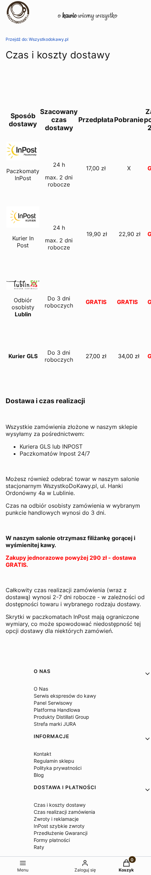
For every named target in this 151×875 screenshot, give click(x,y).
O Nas (41, 689)
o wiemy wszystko (87, 15)
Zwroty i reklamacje (56, 819)
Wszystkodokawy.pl (37, 39)
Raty (39, 847)
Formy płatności (52, 840)
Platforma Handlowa (57, 710)
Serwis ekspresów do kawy (65, 696)
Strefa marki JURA (55, 724)
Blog (39, 775)
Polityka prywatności (57, 768)
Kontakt (42, 754)
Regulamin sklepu (54, 761)
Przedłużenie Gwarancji (60, 833)
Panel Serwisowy (53, 703)
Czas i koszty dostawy (60, 805)
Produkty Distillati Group (61, 717)
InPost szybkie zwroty (59, 826)
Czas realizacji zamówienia (64, 812)
